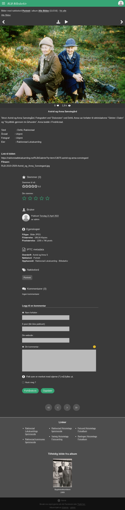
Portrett (26, 10)
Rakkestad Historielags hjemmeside (62, 429)
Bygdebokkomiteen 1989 (63, 491)
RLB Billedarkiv (17, 3)
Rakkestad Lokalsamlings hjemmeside (31, 431)
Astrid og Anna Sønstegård (62, 111)
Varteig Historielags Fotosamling (60, 438)
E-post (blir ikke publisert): (33, 324)
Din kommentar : (32, 347)
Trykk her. (81, 504)
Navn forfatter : (31, 312)
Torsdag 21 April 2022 (49, 216)
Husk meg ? (30, 382)
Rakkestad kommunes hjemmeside (35, 440)
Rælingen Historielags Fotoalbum (87, 438)
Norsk (61, 500)
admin (72, 507)
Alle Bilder (43, 10)
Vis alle (62, 10)
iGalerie (65, 507)
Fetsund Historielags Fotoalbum (87, 429)
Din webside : (28, 335)
